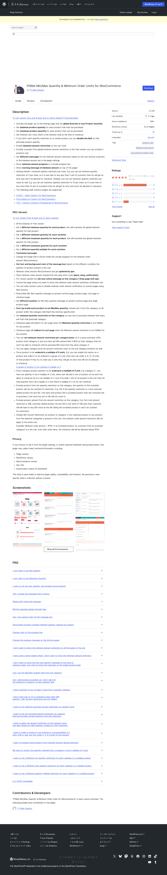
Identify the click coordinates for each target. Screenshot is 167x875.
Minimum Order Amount (144, 148)
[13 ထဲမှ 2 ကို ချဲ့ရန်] (39, 512)
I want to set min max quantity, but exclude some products (39, 586)
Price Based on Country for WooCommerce (35, 199)
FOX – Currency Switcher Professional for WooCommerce (42, 203)
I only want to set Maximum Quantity (29, 578)
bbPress (134, 842)
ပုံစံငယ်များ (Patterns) (48, 846)
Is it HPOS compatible (23, 781)
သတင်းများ (13, 838)
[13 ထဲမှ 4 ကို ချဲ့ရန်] (39, 546)
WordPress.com (137, 834)
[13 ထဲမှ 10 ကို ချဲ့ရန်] (101, 552)
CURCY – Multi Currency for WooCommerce (36, 195)
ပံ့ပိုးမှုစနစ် (75, 838)
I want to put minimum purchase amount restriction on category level (43, 707)
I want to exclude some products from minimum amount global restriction (45, 743)
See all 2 (151, 137)
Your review (117, 206)
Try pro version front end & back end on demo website (38, 118)
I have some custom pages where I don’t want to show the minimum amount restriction (52, 656)
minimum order (147, 143)
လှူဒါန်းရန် (105, 842)
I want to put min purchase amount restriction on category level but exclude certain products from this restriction (39, 715)
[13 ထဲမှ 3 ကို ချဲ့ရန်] (39, 529)
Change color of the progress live (28, 632)
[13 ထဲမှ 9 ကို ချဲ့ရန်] (101, 520)
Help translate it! (101, 19)
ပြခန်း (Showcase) (47, 834)
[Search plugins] (35, 27)
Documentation (71, 118)
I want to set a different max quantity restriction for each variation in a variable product (52, 766)
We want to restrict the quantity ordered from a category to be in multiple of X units (50, 750)
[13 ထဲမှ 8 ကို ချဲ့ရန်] (101, 495)
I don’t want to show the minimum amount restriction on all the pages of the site (49, 648)
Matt (132, 838)
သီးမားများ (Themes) (46, 838)
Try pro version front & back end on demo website (36, 218)
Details (18, 101)
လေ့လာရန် (73, 834)
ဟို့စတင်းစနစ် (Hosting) (20, 842)
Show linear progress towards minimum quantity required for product (43, 625)
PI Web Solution (37, 90)
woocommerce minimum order (142, 153)
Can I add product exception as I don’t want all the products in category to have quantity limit (34, 681)
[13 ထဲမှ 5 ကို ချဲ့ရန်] (70, 495)
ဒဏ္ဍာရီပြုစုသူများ (76, 842)
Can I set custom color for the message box (33, 617)
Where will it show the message (27, 601)
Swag (103, 846)
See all (151, 206)
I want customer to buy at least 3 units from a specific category (41, 690)
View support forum (120, 227)
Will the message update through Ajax (29, 609)
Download (148, 88)
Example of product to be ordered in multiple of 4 (38, 367)
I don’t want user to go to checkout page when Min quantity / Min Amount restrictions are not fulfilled (36, 698)
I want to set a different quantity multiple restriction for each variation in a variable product (53, 773)
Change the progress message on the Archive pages (36, 640)
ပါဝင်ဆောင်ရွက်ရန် (107, 834)
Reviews (31, 101)
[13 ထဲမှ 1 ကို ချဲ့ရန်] (39, 495)
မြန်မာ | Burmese (39, 859)
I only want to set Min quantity (26, 571)
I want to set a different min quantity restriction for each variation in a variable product (52, 758)
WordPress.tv (76, 846)
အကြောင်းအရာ (14, 834)
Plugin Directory (16, 12)
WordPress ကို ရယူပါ (153, 4)
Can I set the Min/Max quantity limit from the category (37, 673)
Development (46, 101)
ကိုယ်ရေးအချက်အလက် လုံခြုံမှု (20, 846)
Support (150, 101)
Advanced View (119, 160)
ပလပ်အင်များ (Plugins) (49, 842)
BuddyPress (136, 846)
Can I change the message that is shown (31, 594)
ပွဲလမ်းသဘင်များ (106, 838)
